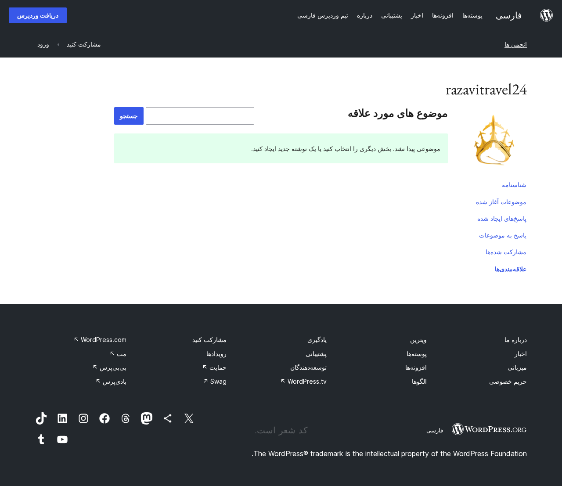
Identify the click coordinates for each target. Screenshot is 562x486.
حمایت (214, 367)
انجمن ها (515, 44)
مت (117, 353)
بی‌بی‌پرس (109, 367)
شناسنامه (514, 184)
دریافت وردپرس (37, 15)
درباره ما (515, 339)
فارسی (434, 430)
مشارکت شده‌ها (506, 252)
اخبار (521, 353)
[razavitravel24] (494, 141)
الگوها (419, 381)
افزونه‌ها (416, 367)
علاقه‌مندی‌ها (510, 269)
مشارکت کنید (209, 339)
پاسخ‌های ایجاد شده (501, 218)
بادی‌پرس (110, 381)
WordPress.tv (303, 381)
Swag (215, 381)
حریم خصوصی (508, 381)
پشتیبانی (316, 353)
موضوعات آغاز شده (501, 201)
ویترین (418, 339)
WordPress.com (99, 339)
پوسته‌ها (417, 353)
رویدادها (216, 353)
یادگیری (317, 339)
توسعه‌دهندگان (308, 367)
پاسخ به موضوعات (502, 235)
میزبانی (517, 367)
